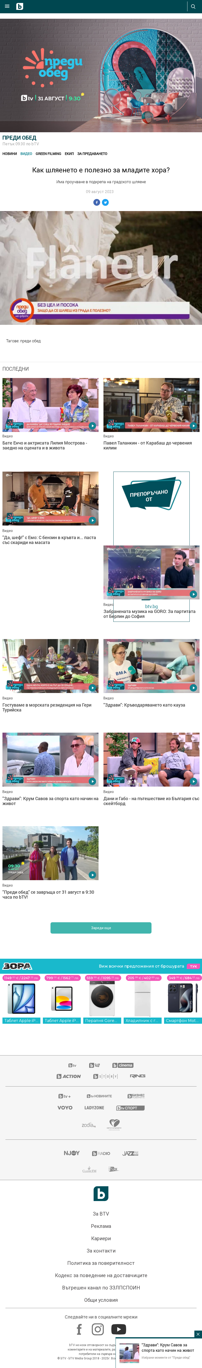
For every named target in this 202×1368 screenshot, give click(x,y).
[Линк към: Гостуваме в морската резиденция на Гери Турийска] (50, 686)
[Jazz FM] (130, 1156)
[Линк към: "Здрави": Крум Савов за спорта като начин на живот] (50, 779)
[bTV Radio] (101, 1156)
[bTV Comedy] (94, 1067)
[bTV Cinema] (123, 1067)
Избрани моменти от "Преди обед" (166, 1357)
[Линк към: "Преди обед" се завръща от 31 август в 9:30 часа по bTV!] (50, 873)
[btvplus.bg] (64, 1098)
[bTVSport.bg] (130, 1110)
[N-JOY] (72, 1156)
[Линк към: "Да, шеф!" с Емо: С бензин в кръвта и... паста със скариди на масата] (50, 516)
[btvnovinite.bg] (99, 1098)
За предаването (92, 153)
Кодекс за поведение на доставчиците (101, 1278)
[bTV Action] (68, 1078)
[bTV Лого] (101, 1196)
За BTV (101, 1216)
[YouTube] (119, 1329)
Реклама (101, 1229)
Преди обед (19, 138)
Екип (69, 153)
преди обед (30, 341)
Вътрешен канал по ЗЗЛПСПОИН (101, 1290)
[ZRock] (114, 1171)
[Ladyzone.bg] (94, 1110)
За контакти (101, 1253)
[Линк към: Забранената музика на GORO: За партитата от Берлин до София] (151, 589)
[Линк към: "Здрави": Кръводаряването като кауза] (151, 686)
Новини (9, 153)
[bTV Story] (105, 1078)
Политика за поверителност (101, 1266)
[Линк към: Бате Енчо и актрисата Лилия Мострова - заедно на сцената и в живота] (50, 422)
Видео (26, 153)
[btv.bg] (72, 1067)
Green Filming (48, 153)
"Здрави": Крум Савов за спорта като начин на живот (168, 1347)
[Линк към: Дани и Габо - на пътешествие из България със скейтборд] (151, 779)
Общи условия (101, 1302)
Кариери (101, 1241)
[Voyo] (65, 1110)
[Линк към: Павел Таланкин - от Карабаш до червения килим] (151, 422)
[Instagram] (98, 1329)
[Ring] (138, 1079)
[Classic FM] (89, 1172)
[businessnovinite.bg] (136, 1098)
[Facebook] (80, 1329)
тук (193, 969)
